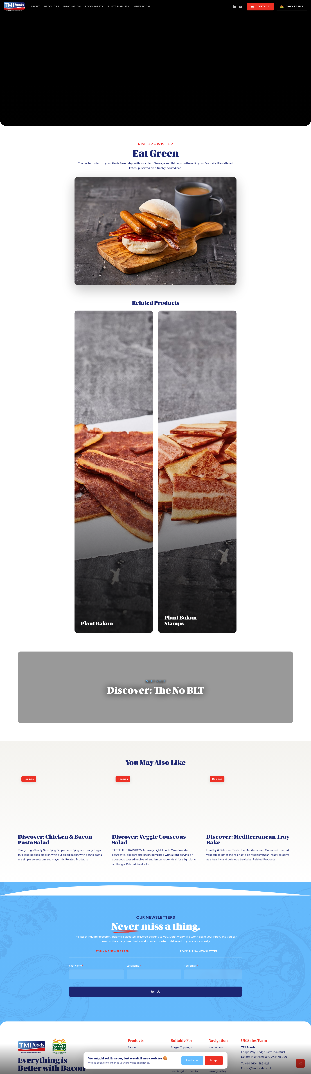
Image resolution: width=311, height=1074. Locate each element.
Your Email (191, 965)
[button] (112, 952)
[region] (155, 1059)
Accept (213, 1060)
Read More (192, 1060)
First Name (76, 965)
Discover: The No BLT (155, 687)
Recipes (155, 85)
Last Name (134, 965)
